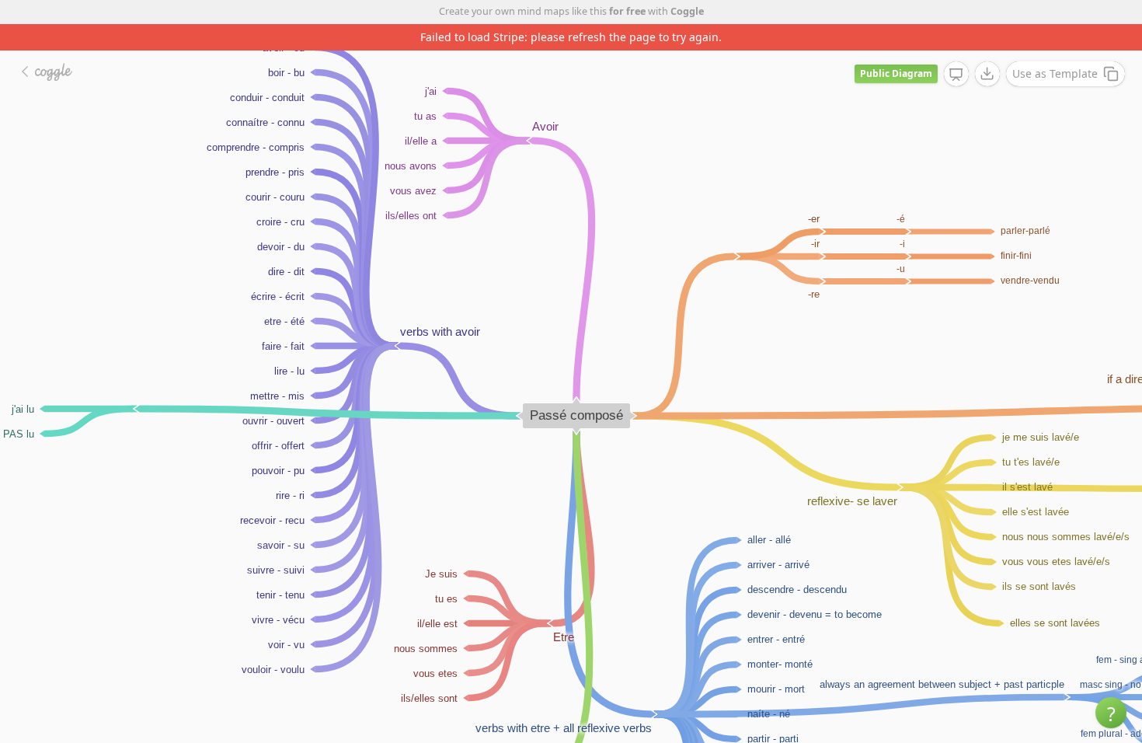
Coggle (687, 11)
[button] (1110, 712)
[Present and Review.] (956, 74)
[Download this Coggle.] (987, 73)
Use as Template (1055, 73)
